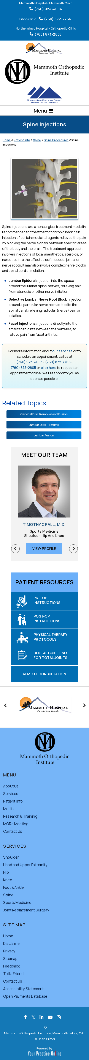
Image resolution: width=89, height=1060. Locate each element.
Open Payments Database (25, 996)
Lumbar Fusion (44, 435)
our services (62, 351)
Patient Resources (44, 582)
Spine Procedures (56, 140)
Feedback (11, 966)
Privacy (9, 951)
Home (7, 140)
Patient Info (22, 140)
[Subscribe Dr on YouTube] (50, 1017)
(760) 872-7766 (57, 19)
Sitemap (10, 958)
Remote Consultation (44, 674)
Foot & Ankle (13, 887)
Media (8, 808)
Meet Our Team (44, 455)
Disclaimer (12, 943)
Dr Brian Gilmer (44, 1039)
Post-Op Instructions (47, 618)
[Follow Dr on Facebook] (25, 1017)
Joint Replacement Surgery (26, 910)
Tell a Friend (13, 973)
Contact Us (12, 831)
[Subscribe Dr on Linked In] (41, 1017)
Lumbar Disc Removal (44, 425)
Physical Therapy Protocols (50, 637)
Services (10, 793)
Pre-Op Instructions (47, 600)
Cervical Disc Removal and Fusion (44, 414)
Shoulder (11, 857)
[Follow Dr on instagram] (58, 1017)
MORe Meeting (15, 823)
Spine (37, 140)
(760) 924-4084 (48, 9)
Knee (7, 879)
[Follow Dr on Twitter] (33, 1017)
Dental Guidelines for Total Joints (51, 655)
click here (48, 367)
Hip (6, 872)
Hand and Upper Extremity (25, 864)
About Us (11, 786)
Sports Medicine (17, 902)
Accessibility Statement (23, 988)
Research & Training (20, 816)
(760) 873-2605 (48, 34)
